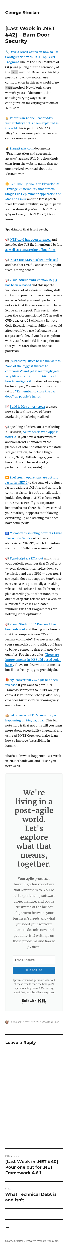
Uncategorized (50, 1021)
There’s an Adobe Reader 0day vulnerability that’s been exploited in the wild (32, 123)
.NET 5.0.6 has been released (30, 239)
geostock (16, 1021)
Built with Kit (34, 1000)
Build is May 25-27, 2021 (27, 406)
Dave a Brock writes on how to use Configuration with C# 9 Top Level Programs (32, 57)
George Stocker (22, 12)
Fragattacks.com (22, 148)
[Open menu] (7, 1227)
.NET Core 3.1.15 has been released (34, 260)
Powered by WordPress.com (42, 1241)
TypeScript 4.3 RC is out (26, 558)
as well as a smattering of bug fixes (30, 249)
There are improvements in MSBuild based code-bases (33, 659)
